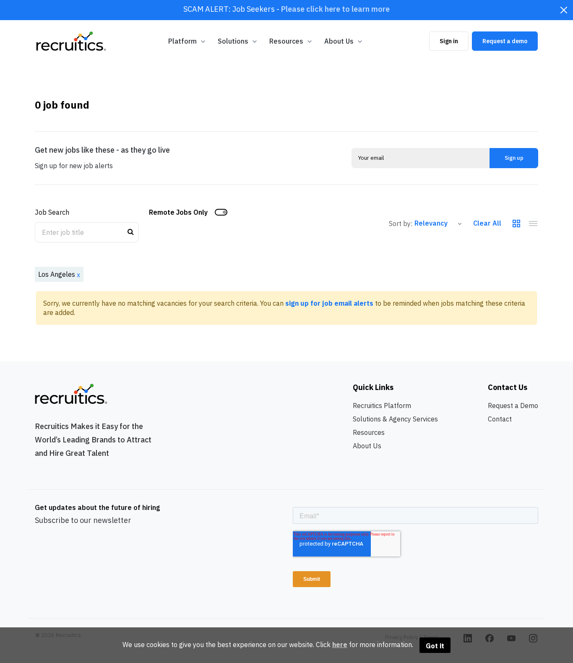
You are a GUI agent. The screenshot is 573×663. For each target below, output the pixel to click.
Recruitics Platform (382, 405)
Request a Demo (513, 405)
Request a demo (504, 41)
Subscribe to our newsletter (83, 520)
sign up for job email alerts (329, 303)
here (339, 644)
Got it (435, 646)
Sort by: (400, 223)
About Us (367, 446)
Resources (369, 432)
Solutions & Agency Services (395, 419)
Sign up (514, 157)
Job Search (52, 212)
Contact (500, 419)
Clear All (487, 223)
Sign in (449, 41)
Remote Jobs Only (178, 212)
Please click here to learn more (335, 9)
